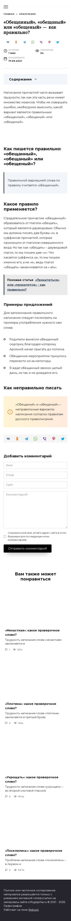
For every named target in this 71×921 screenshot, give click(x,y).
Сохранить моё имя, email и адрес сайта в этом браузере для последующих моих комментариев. (37, 536)
